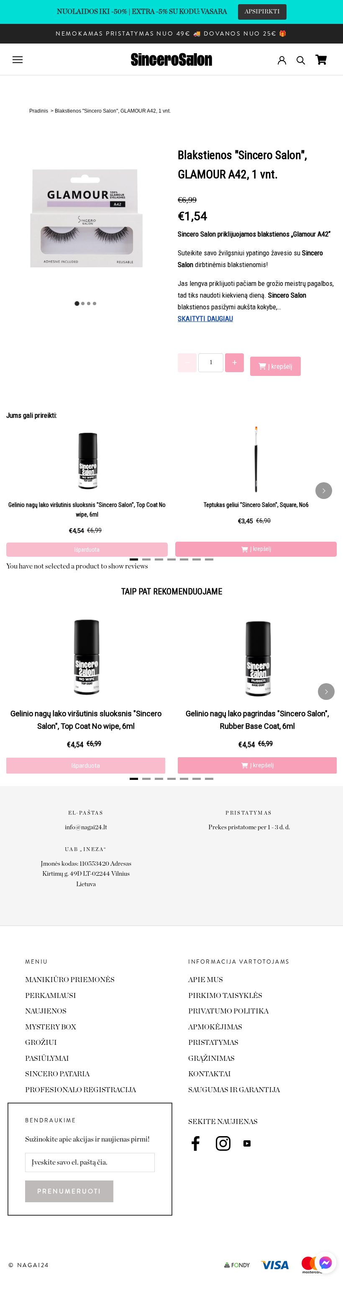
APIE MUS (205, 979)
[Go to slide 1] (76, 303)
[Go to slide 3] (88, 303)
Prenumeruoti (69, 1191)
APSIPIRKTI (262, 12)
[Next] (323, 490)
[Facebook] (195, 1143)
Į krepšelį (260, 548)
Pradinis (38, 111)
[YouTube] (247, 1143)
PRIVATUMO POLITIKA (228, 1011)
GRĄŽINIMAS (211, 1058)
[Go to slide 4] (94, 303)
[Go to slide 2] (82, 303)
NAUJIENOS (46, 1011)
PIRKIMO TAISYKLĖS (225, 995)
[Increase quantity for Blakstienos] (234, 362)
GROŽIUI (41, 1042)
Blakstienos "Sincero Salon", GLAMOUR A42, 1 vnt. (113, 111)
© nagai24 (28, 1265)
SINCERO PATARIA (57, 1074)
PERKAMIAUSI (50, 995)
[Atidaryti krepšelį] (321, 59)
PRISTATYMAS (213, 1042)
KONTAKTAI (209, 1074)
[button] (325, 1265)
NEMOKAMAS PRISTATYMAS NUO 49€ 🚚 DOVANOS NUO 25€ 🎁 (171, 33)
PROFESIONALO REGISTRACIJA (80, 1089)
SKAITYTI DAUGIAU (205, 318)
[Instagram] (223, 1143)
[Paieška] (301, 59)
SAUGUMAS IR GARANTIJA (234, 1089)
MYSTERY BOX (50, 1027)
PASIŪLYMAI (47, 1058)
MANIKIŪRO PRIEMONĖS (70, 979)
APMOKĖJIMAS (215, 1027)
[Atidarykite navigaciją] (18, 60)
